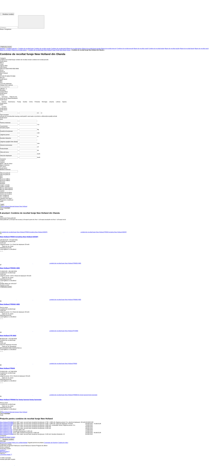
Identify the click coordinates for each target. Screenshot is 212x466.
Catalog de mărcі (63, 442)
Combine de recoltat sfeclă (59, 48)
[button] (106, 38)
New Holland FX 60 (6, 426)
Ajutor (8, 437)
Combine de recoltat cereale (42, 48)
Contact (13, 437)
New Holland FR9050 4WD (10, 268)
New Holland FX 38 (6, 428)
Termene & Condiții (5, 442)
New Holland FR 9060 (8, 335)
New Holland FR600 (7, 368)
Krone (68, 50)
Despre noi (3, 437)
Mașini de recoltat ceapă (141, 48)
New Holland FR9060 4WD (10, 304)
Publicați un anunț (6, 287)
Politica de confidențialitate (19, 442)
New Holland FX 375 (6, 429)
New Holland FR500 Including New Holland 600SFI (19, 237)
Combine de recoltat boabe (156, 48)
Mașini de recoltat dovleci (74, 48)
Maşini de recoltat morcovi (108, 48)
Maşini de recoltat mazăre (172, 48)
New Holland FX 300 (6, 432)
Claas (53, 50)
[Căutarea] (31, 22)
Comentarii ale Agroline (51, 442)
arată (2, 204)
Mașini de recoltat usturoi (19, 50)
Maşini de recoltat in (6, 50)
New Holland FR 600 (6, 425)
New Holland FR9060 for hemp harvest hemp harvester (20, 399)
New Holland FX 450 (6, 431)
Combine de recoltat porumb (125, 48)
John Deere (63, 50)
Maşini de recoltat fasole (187, 48)
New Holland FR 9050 (6, 423)
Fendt (57, 50)
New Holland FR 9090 (6, 434)
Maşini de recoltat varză (202, 48)
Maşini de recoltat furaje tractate (91, 48)
